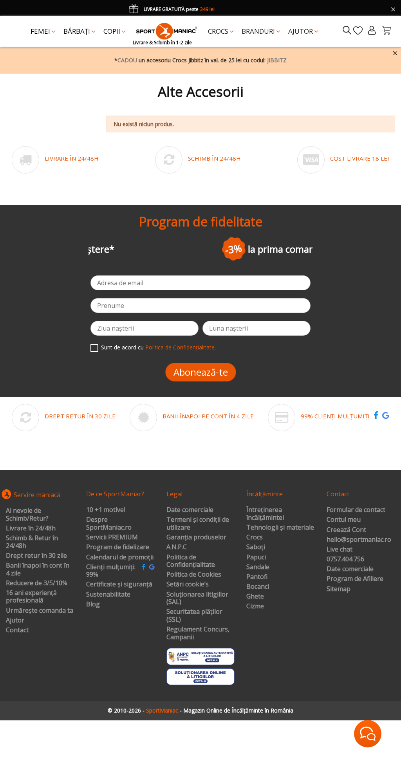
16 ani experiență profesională (31, 596)
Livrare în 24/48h (31, 528)
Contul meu (344, 520)
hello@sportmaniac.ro (359, 540)
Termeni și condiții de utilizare (197, 523)
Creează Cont (346, 530)
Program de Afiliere (355, 579)
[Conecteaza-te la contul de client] (371, 30)
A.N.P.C (176, 547)
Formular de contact (356, 510)
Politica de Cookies (193, 575)
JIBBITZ (277, 60)
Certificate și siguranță (119, 584)
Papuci (256, 557)
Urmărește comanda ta (39, 611)
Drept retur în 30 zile (36, 556)
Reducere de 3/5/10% (36, 583)
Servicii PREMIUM (112, 537)
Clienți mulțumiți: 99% (110, 571)
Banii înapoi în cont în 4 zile (37, 569)
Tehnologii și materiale (280, 528)
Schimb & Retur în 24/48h (32, 542)
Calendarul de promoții (120, 557)
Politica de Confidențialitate (180, 347)
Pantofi (256, 577)
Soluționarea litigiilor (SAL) (197, 598)
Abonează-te (200, 371)
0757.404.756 (345, 559)
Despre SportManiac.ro (109, 523)
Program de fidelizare (117, 547)
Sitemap (338, 589)
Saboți (255, 547)
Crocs (254, 537)
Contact (17, 630)
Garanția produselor (196, 537)
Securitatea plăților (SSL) (194, 615)
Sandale (257, 567)
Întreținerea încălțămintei (265, 513)
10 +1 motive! (105, 510)
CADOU (127, 60)
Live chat (339, 550)
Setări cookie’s (187, 584)
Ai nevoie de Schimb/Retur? (27, 514)
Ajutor (15, 620)
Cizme (255, 606)
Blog (93, 604)
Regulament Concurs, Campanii (197, 633)
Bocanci (257, 587)
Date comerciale (189, 510)
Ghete (255, 597)
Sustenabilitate (108, 595)
